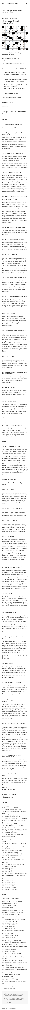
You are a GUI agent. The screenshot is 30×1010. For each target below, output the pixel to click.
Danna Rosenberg (16, 993)
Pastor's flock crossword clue (10, 995)
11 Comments (8, 1002)
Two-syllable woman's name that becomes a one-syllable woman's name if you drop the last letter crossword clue (14, 997)
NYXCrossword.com (10, 3)
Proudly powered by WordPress (9, 1008)
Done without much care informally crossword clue (14, 993)
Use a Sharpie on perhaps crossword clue (13, 1001)
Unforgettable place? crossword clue (16, 999)
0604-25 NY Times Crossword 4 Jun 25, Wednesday (11, 20)
